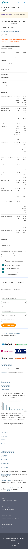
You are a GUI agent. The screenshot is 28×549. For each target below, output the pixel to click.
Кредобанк (4, 436)
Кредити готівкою (6, 381)
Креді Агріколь (5, 432)
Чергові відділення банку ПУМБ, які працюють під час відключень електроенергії (13, 32)
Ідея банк (3, 428)
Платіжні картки (5, 389)
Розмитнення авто (7, 524)
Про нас (4, 498)
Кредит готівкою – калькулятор (10, 518)
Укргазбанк (4, 459)
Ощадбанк (4, 444)
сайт (8, 489)
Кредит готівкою (6, 14)
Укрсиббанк (4, 467)
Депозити (3, 378)
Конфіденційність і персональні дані (11, 333)
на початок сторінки (6, 364)
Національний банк (15, 488)
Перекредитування (7, 507)
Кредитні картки (5, 385)
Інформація (4, 372)
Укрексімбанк (5, 463)
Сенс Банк (4, 455)
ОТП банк (4, 440)
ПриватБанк (4, 448)
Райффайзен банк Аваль (7, 451)
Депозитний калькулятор (8, 509)
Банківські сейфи (6, 480)
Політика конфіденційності (9, 500)
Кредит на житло (6, 527)
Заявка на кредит (6, 515)
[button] (19, 2)
